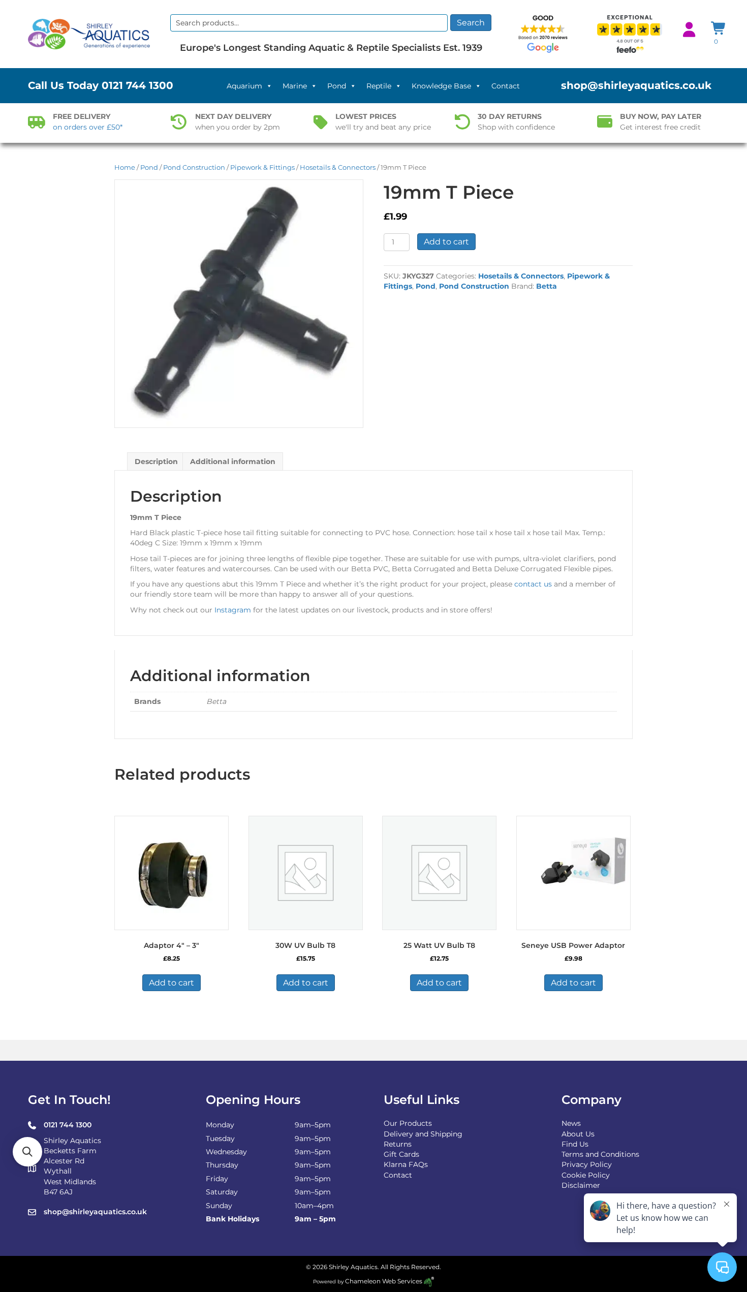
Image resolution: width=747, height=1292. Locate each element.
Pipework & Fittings (262, 167)
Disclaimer (581, 1185)
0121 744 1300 (137, 85)
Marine (295, 85)
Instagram (232, 609)
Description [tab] (156, 461)
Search (471, 22)
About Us (578, 1134)
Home (124, 167)
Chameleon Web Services (383, 1281)
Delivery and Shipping (423, 1134)
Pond (336, 85)
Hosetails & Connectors (338, 167)
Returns (398, 1144)
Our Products (408, 1123)
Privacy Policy (587, 1164)
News (571, 1123)
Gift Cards (401, 1154)
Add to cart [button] (171, 983)
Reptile (378, 85)
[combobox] (309, 23)
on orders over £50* (87, 127)
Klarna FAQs (406, 1164)
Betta (546, 286)
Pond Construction (194, 167)
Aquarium (244, 85)
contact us (533, 584)
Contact (505, 85)
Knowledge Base (441, 85)
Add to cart (446, 242)
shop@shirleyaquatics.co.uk (636, 85)
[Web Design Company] (428, 1281)
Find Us (575, 1144)
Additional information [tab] (232, 461)
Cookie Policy (586, 1175)
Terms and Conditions (600, 1154)
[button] (27, 1151)
